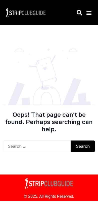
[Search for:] (37, 146)
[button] (89, 12)
